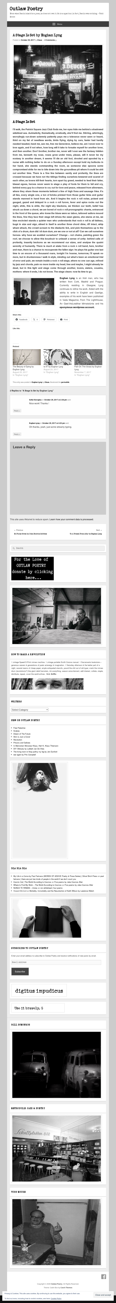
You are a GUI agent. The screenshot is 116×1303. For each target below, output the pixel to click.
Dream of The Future (21, 733)
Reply (17, 410)
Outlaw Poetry (26, 8)
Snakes (16, 730)
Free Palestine (19, 728)
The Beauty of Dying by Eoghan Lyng (23, 368)
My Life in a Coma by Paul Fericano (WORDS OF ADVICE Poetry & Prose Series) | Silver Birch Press (55, 876)
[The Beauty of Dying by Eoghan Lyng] (27, 357)
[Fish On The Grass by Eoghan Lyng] (88, 357)
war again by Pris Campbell (24, 754)
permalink (65, 382)
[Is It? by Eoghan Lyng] (58, 357)
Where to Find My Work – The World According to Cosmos (37, 885)
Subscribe (20, 971)
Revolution (17, 739)
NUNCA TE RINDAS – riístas (25, 888)
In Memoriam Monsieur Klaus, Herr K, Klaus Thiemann (35, 745)
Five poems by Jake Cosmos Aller (68, 882)
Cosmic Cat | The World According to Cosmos (32, 882)
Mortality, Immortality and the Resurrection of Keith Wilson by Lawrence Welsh (62, 890)
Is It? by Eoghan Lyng (53, 366)
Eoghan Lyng (37, 382)
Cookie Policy (56, 1298)
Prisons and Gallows (21, 742)
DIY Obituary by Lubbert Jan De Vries (28, 748)
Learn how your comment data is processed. (72, 519)
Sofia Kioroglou (35, 399)
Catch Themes (66, 1287)
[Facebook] (103, 1276)
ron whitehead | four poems (51, 888)
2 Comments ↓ (51, 40)
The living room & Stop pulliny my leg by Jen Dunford (35, 751)
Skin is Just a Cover (21, 736)
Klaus (39, 40)
